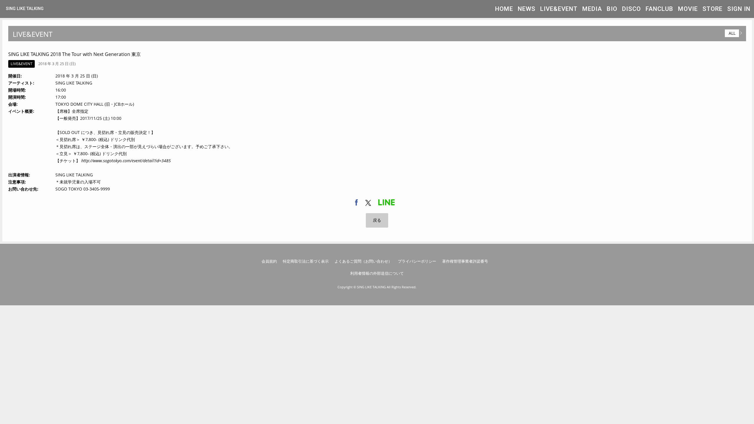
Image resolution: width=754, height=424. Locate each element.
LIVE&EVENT (559, 8)
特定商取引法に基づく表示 (306, 261)
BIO (612, 8)
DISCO (631, 8)
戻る (377, 220)
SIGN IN (738, 8)
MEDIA (592, 8)
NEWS (526, 8)
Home (504, 8)
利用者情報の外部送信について (377, 273)
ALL (732, 33)
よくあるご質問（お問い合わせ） (363, 261)
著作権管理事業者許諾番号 (465, 261)
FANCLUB (659, 8)
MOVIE (688, 8)
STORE (712, 8)
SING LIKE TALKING (25, 8)
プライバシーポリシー (417, 261)
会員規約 (269, 261)
